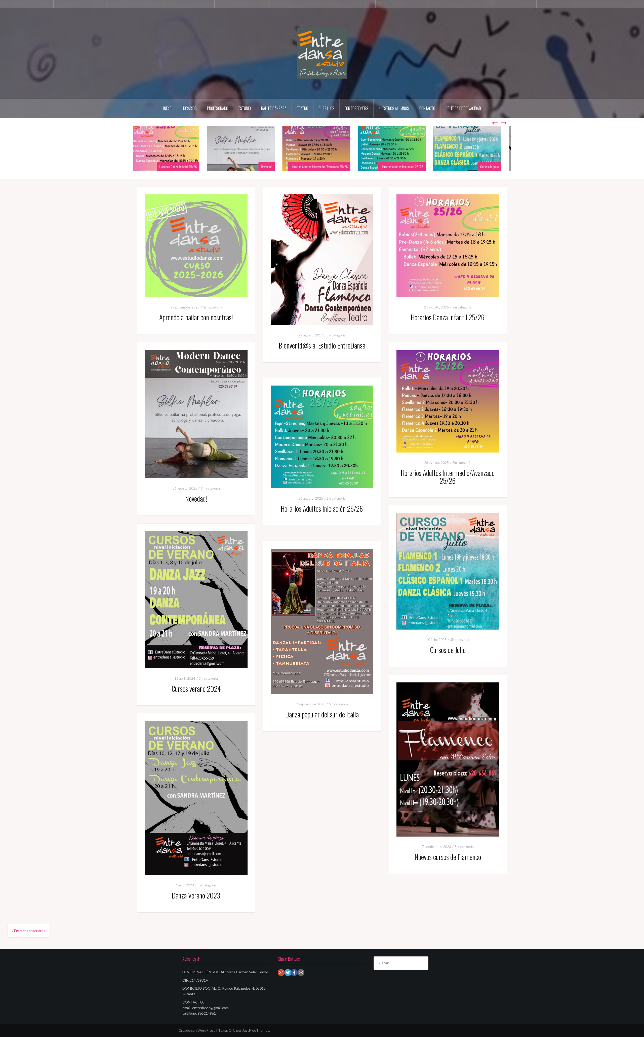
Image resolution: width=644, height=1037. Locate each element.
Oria (232, 1030)
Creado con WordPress (197, 1030)
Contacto (427, 108)
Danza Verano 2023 (196, 895)
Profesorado (217, 108)
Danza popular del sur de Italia (322, 714)
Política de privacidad (463, 108)
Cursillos (326, 108)
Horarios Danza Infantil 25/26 (184, 166)
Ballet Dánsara (274, 108)
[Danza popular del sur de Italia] (322, 621)
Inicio (167, 108)
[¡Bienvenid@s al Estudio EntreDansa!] (322, 259)
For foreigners (356, 108)
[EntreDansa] (322, 53)
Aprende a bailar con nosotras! (196, 317)
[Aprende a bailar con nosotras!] (196, 245)
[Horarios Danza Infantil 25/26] (447, 245)
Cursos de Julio (495, 166)
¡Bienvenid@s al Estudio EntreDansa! (322, 345)
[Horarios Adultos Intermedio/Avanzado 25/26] (447, 401)
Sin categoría (212, 307)
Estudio (244, 108)
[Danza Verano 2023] (196, 798)
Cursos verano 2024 (196, 688)
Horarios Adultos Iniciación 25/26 (407, 166)
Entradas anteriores (29, 930)
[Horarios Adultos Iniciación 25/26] (322, 436)
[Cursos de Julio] (447, 571)
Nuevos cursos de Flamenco (448, 857)
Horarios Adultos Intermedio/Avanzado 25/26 (324, 166)
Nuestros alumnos (394, 108)
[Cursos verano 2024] (196, 599)
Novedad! (272, 166)
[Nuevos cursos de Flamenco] (447, 759)
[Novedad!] (196, 413)
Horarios (189, 108)
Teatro (302, 108)
